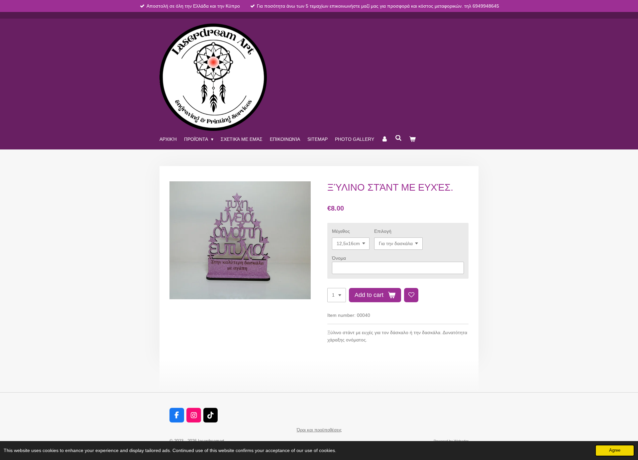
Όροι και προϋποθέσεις (319, 429)
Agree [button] (614, 450)
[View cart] (412, 139)
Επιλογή (382, 231)
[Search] (398, 138)
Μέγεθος (341, 231)
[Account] (385, 139)
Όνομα (339, 258)
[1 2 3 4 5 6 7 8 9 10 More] (336, 295)
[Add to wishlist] (411, 295)
